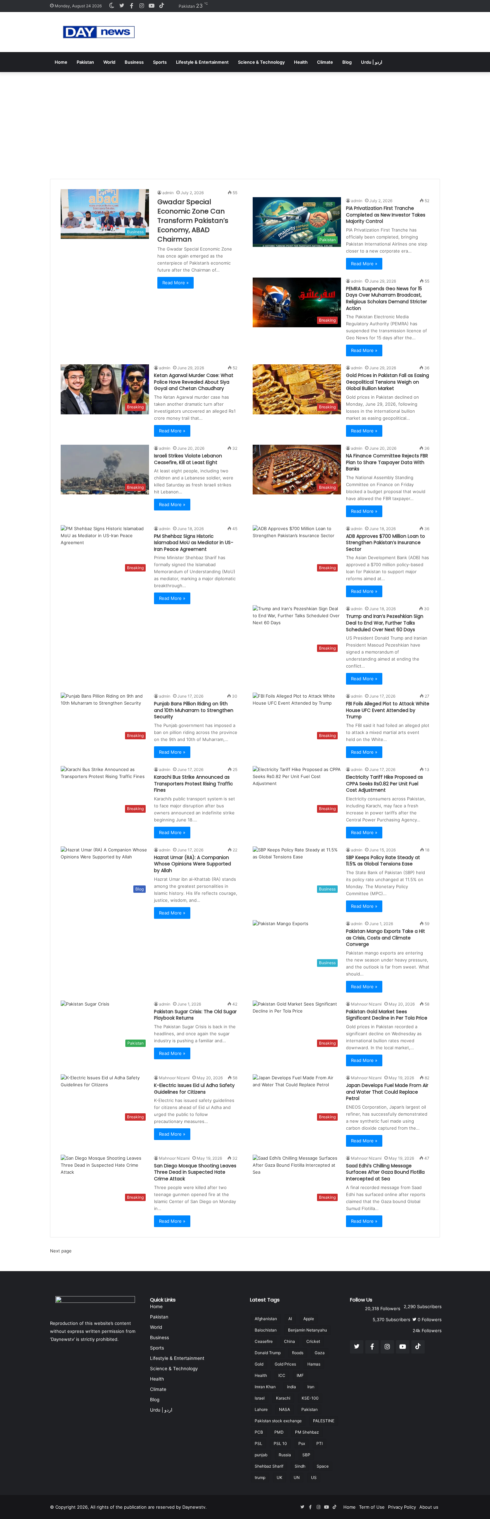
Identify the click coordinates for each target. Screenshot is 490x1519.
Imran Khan (265, 1386)
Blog (347, 62)
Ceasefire (264, 1341)
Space (323, 1466)
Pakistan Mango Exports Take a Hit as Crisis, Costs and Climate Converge (385, 937)
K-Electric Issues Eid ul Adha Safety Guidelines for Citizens (194, 1088)
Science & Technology (261, 62)
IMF (300, 1375)
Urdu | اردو (371, 62)
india (291, 1386)
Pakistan (85, 62)
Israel (260, 1398)
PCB (259, 1432)
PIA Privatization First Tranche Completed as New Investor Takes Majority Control (385, 215)
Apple (308, 1318)
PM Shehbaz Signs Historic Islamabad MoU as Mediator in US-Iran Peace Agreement (193, 542)
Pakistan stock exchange (278, 1420)
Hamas (313, 1364)
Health (301, 62)
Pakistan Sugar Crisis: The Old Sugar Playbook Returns (195, 1015)
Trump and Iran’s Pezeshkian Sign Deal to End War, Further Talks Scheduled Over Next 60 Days (384, 623)
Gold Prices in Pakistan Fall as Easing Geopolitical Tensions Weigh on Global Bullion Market (387, 382)
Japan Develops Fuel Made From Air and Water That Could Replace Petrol (387, 1092)
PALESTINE (323, 1420)
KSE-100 (310, 1398)
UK (279, 1477)
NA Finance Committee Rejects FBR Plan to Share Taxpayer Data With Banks (387, 462)
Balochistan (266, 1330)
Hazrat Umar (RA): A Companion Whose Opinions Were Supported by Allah (192, 864)
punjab (261, 1454)
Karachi (283, 1398)
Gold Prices (285, 1364)
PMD (279, 1432)
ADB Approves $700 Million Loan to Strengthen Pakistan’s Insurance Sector (385, 542)
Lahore (261, 1409)
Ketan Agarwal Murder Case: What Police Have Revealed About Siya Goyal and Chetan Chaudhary (193, 382)
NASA (284, 1409)
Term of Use (372, 1507)
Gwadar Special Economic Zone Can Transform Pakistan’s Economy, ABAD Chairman (192, 220)
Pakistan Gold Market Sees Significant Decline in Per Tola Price (386, 1015)
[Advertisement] (245, 122)
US (314, 1477)
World (109, 62)
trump (260, 1477)
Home (61, 62)
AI (290, 1318)
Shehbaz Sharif (269, 1466)
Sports (160, 62)
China (289, 1341)
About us (428, 1507)
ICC (281, 1375)
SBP (306, 1454)
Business (134, 62)
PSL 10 (280, 1443)
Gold (259, 1364)
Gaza (320, 1352)
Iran (310, 1386)
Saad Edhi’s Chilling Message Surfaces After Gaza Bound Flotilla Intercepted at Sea (385, 1172)
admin (168, 192)
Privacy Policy (402, 1507)
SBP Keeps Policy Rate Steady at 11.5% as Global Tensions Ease (383, 860)
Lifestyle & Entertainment (202, 62)
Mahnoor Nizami (366, 1004)
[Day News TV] (99, 32)
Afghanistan (266, 1318)
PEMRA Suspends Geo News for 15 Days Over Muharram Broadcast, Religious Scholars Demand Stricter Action (386, 298)
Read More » (175, 282)
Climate (325, 62)
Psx (301, 1443)
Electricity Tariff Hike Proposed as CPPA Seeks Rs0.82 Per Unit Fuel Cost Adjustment (384, 783)
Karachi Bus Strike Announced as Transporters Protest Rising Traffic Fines (193, 783)
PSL (258, 1443)
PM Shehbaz (307, 1432)
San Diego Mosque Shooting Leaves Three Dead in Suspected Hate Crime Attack (195, 1172)
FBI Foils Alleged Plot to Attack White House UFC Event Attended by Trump (387, 710)
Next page (61, 1250)
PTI (319, 1443)
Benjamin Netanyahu (307, 1330)
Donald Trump (268, 1352)
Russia (285, 1454)
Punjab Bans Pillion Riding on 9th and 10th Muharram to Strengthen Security (193, 710)
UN (297, 1477)
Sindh (300, 1466)
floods (297, 1352)
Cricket (313, 1341)
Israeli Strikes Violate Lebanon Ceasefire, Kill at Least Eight (188, 459)
